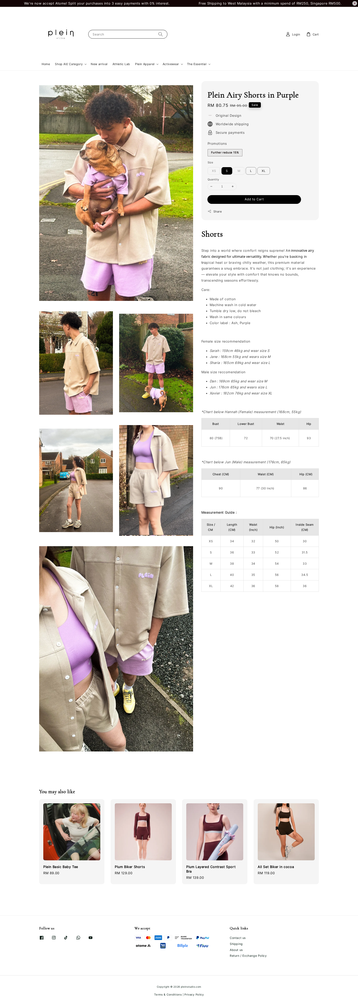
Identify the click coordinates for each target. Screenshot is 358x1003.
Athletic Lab (121, 64)
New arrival (99, 64)
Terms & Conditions (168, 994)
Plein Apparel (145, 64)
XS (214, 171)
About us (236, 950)
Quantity (213, 179)
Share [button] (217, 211)
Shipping (236, 944)
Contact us (238, 938)
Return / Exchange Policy (248, 955)
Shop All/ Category (69, 64)
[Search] (160, 34)
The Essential (197, 64)
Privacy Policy (194, 994)
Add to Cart (254, 199)
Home (46, 64)
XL (264, 171)
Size (210, 162)
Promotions (217, 143)
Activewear (171, 64)
